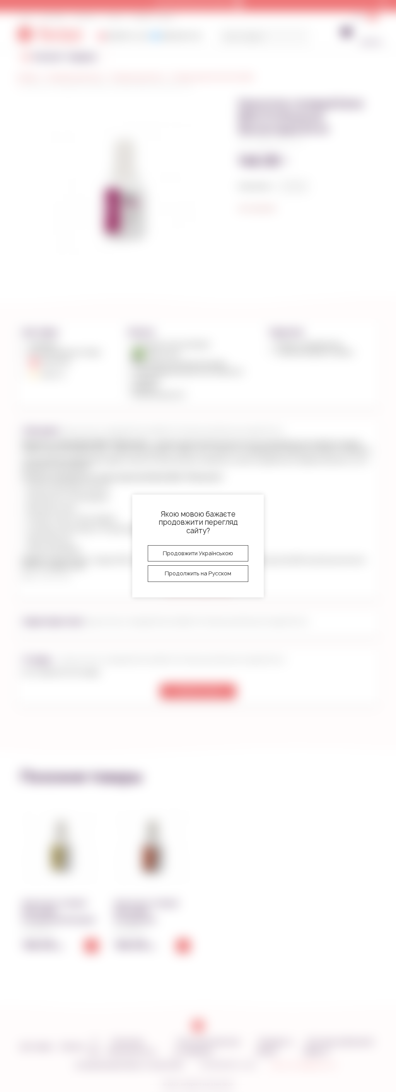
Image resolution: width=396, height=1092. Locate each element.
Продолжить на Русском (198, 573)
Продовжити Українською (198, 553)
